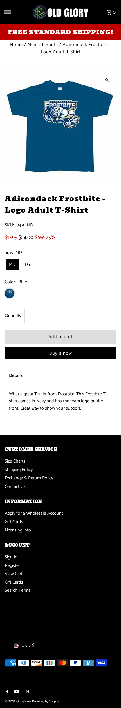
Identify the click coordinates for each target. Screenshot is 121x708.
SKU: (9, 225)
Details (16, 375)
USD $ (28, 645)
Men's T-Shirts (43, 44)
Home (16, 44)
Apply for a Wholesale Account (34, 513)
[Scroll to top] (109, 693)
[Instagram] (26, 692)
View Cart (14, 574)
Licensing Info (18, 530)
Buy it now (60, 353)
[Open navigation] (16, 12)
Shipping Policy (19, 469)
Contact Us (15, 486)
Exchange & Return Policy (29, 478)
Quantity (13, 316)
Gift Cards (14, 522)
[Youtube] (15, 692)
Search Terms (17, 590)
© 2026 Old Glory (17, 701)
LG (27, 264)
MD (12, 264)
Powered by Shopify (45, 701)
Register (12, 565)
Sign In (11, 557)
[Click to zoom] (107, 80)
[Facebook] (6, 692)
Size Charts (15, 461)
